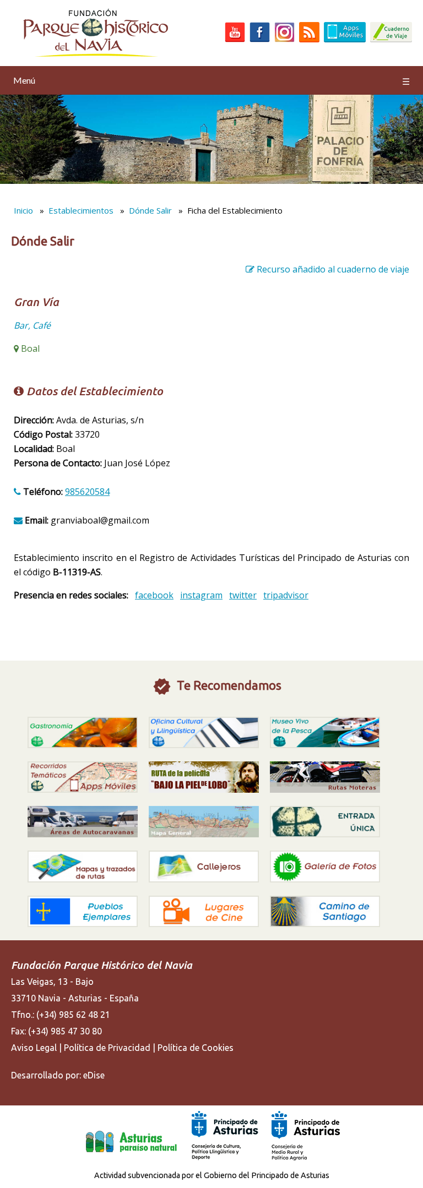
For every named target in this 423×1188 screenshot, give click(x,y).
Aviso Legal (34, 1048)
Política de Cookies (196, 1048)
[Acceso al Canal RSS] (309, 39)
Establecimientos (80, 210)
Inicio (23, 210)
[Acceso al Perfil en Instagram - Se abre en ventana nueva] (284, 39)
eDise (94, 1075)
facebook (154, 595)
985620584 (87, 492)
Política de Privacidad (107, 1048)
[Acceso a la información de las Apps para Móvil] (345, 39)
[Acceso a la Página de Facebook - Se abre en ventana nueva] (260, 39)
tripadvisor (285, 595)
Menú (211, 80)
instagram (201, 595)
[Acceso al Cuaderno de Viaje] (391, 39)
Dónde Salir (150, 210)
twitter (243, 595)
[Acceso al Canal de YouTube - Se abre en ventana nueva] (235, 39)
